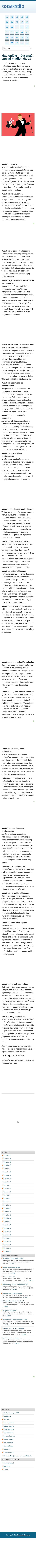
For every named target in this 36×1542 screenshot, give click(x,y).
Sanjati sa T (7, 1238)
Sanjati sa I (7, 1195)
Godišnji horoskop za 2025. (11, 1413)
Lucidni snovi (7, 1416)
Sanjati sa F (7, 1185)
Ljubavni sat (7, 1449)
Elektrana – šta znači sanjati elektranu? (13, 1301)
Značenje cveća (8, 1442)
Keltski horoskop (8, 1433)
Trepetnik (6, 1419)
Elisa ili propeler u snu (9, 1277)
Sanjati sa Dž (7, 1178)
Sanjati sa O (7, 1221)
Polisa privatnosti (9, 1463)
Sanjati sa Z (7, 1248)
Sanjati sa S (7, 1231)
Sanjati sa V (7, 1245)
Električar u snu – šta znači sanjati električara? (15, 1284)
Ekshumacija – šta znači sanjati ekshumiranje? (15, 1319)
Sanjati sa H (7, 1192)
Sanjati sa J (7, 1198)
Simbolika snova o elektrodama (11, 1267)
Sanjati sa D (7, 1172)
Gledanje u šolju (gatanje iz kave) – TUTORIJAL (18, 1456)
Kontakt (6, 1469)
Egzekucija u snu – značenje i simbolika (13, 1328)
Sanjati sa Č (7, 1165)
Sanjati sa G (7, 1188)
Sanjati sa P (7, 1225)
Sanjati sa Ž (7, 1251)
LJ (12, 32)
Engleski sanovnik (9, 1452)
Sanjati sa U (7, 1241)
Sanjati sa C (7, 1162)
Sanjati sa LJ (7, 1208)
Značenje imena (8, 1446)
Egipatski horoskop (9, 1436)
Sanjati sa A (7, 1155)
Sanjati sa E (7, 1182)
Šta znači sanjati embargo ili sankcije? (13, 1258)
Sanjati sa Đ (7, 1175)
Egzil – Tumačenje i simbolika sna (12, 1338)
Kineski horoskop (9, 1429)
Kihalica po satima (9, 1423)
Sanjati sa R (7, 1228)
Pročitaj (12, 1263)
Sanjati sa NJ (7, 1218)
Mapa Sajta (7, 1466)
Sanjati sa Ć (7, 1168)
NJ (27, 32)
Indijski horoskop (8, 1439)
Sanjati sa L (7, 1205)
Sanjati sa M (7, 1211)
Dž (17, 22)
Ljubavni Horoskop (9, 1426)
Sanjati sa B (7, 1159)
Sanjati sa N (7, 1215)
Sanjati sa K (7, 1202)
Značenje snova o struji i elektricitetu (12, 1293)
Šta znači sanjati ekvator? (9, 1310)
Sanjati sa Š (7, 1235)
